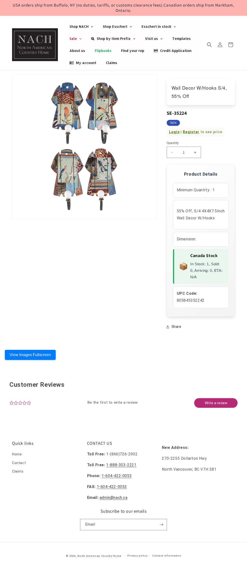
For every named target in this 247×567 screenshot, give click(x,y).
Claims (18, 471)
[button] (209, 44)
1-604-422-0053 (117, 476)
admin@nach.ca (114, 497)
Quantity (173, 143)
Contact (19, 463)
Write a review (216, 403)
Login (174, 132)
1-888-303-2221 (121, 465)
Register (191, 132)
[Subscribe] (161, 524)
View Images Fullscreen (30, 355)
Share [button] (176, 327)
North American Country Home (99, 556)
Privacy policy (137, 555)
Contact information (166, 555)
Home (17, 454)
